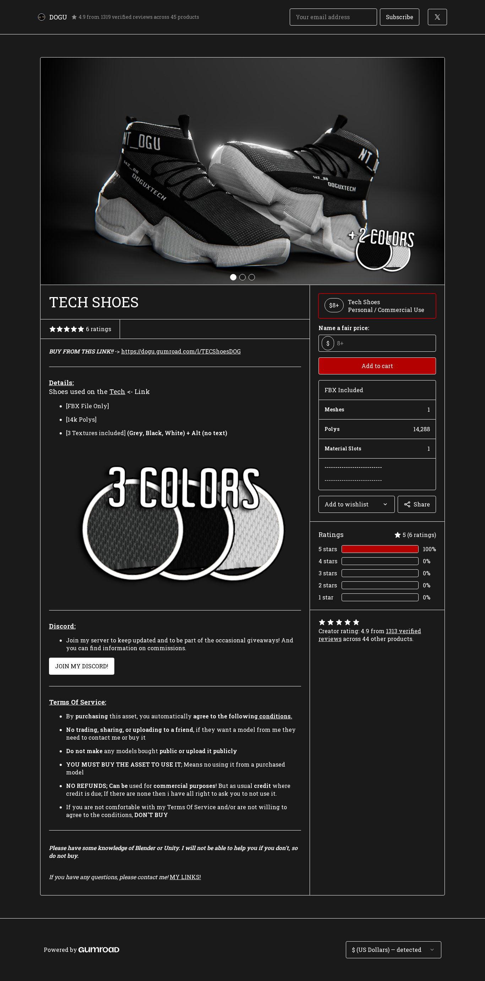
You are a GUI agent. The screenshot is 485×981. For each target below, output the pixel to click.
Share (422, 504)
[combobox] (356, 504)
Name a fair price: (343, 327)
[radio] (377, 306)
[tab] (233, 277)
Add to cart (377, 365)
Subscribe (399, 17)
